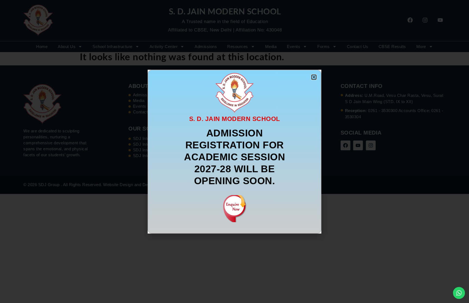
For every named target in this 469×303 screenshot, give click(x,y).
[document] (234, 151)
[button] (314, 77)
